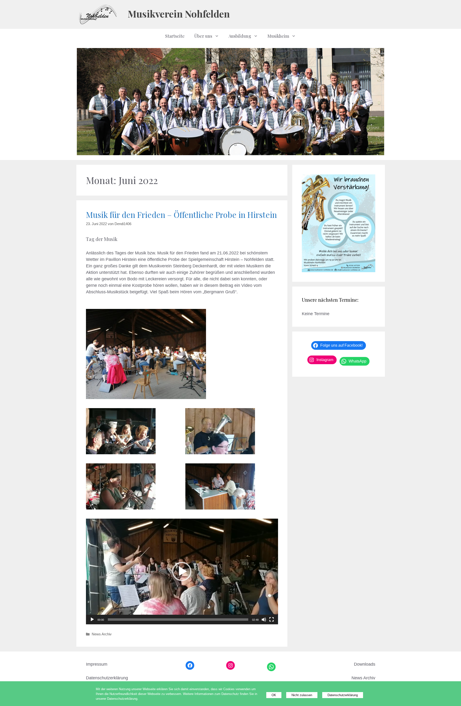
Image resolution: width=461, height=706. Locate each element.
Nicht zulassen (301, 695)
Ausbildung (240, 36)
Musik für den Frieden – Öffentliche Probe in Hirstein (181, 214)
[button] (181, 571)
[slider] (178, 619)
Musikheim (278, 36)
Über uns (203, 36)
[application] (182, 571)
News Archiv (102, 634)
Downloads (364, 664)
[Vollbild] (271, 619)
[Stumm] (263, 619)
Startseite (175, 36)
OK (274, 695)
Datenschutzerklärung (107, 677)
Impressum (96, 664)
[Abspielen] (92, 619)
